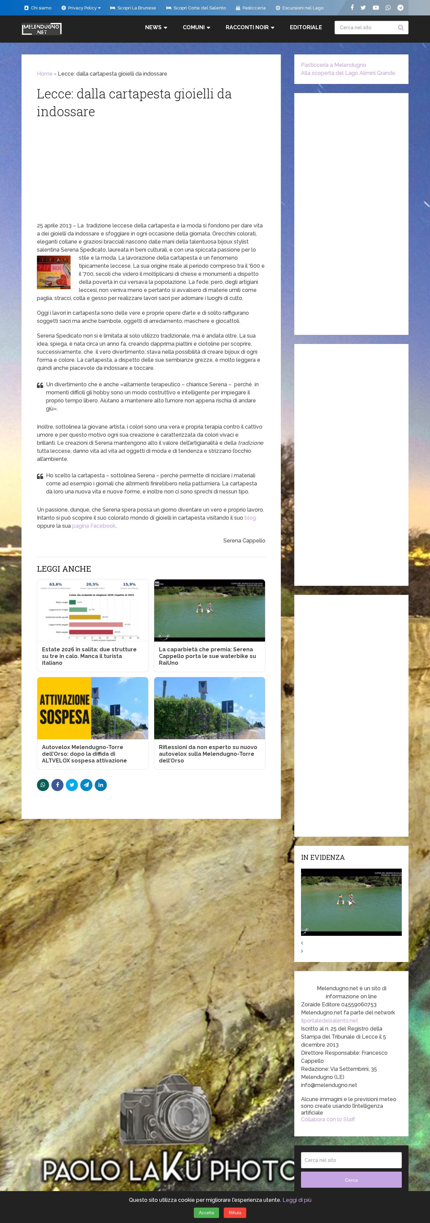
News (153, 27)
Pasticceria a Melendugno (333, 65)
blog (250, 518)
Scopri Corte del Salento (199, 7)
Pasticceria (254, 7)
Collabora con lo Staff (328, 1119)
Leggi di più (297, 1200)
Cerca (401, 27)
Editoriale (306, 27)
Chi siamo (40, 7)
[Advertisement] (151, 171)
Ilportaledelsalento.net (329, 1020)
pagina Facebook (94, 526)
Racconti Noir (247, 27)
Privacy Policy (82, 7)
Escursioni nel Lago (303, 7)
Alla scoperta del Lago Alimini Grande (348, 73)
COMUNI (194, 27)
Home (45, 74)
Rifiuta (235, 1212)
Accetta (206, 1212)
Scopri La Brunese (136, 7)
